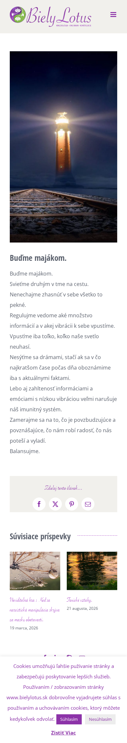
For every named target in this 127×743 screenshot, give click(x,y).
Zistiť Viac (63, 732)
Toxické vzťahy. (46, 599)
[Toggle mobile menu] (113, 14)
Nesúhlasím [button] (100, 719)
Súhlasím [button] (69, 719)
